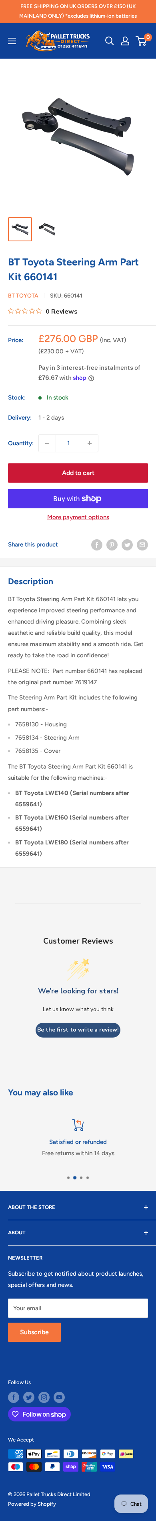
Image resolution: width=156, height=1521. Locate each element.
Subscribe (34, 1332)
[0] (141, 41)
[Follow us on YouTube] (59, 1397)
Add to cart (78, 473)
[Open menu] (12, 41)
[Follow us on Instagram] (44, 1397)
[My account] (125, 41)
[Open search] (109, 41)
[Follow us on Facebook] (13, 1397)
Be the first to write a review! (78, 1030)
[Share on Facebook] (96, 544)
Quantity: (21, 443)
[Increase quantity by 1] (89, 443)
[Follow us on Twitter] (28, 1397)
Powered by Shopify (32, 1504)
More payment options (78, 517)
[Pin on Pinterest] (112, 544)
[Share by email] (142, 544)
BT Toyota (23, 295)
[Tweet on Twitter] (127, 544)
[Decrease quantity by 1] (47, 443)
